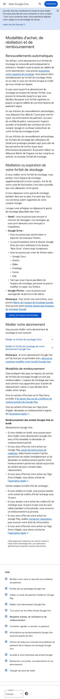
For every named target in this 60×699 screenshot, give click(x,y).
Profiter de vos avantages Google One (27, 589)
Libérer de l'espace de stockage (23, 315)
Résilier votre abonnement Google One (27, 604)
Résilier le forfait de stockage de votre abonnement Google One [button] (25, 348)
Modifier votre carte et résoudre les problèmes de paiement (31, 581)
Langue (11, 690)
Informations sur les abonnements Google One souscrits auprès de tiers (31, 634)
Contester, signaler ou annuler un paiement (29, 626)
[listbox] (14, 693)
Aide (7, 572)
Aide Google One (18, 4)
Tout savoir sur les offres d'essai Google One (30, 610)
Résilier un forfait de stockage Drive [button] (23, 339)
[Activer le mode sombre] (26, 693)
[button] (4, 4)
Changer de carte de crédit (22, 670)
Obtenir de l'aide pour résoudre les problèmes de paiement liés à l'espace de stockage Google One (32, 645)
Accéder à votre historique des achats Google (31, 655)
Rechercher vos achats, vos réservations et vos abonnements (31, 663)
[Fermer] (57, 11)
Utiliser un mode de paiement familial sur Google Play (32, 597)
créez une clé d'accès (13, 24)
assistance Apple (18, 414)
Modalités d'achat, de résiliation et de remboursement (28, 618)
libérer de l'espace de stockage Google (33, 302)
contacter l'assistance (40, 519)
